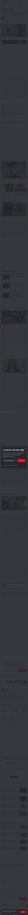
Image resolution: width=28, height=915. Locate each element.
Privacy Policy (5, 912)
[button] (23, 912)
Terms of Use (14, 912)
